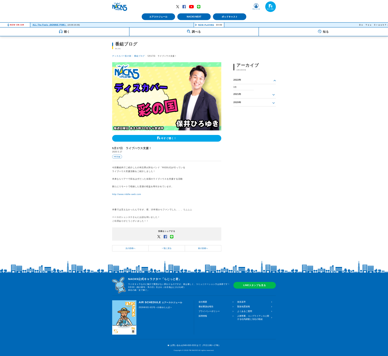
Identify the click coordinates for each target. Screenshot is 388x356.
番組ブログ (139, 56)
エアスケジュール (158, 16)
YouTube (191, 6)
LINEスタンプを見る (254, 285)
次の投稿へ (130, 248)
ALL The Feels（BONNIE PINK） (50, 25)
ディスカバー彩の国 (121, 56)
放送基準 (241, 302)
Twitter (177, 6)
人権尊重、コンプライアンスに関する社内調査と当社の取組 (253, 317)
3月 (235, 87)
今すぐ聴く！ (168, 138)
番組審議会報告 (206, 306)
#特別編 (117, 157)
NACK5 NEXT (194, 16)
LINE (198, 6)
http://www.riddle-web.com (126, 194)
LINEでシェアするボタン (171, 236)
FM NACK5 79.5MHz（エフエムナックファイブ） (119, 6)
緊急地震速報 (243, 306)
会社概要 (203, 302)
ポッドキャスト (230, 16)
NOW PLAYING (206, 25)
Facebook (184, 6)
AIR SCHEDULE (160, 302)
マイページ (256, 9)
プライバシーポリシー (209, 311)
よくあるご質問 (244, 311)
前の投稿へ (203, 248)
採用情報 (203, 316)
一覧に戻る (167, 248)
